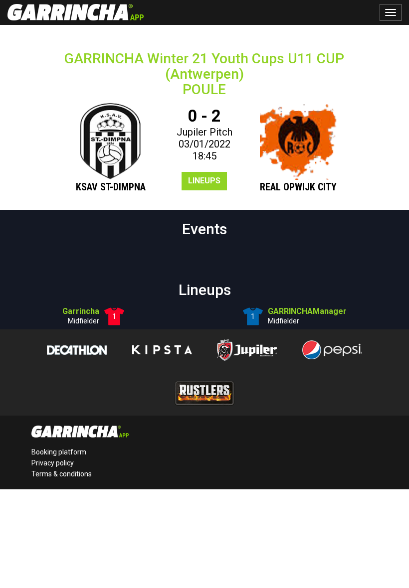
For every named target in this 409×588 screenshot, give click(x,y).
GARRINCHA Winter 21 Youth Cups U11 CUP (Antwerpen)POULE (204, 74)
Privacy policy (52, 463)
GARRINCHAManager (307, 311)
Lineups (204, 180)
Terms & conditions (61, 474)
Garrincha (80, 311)
